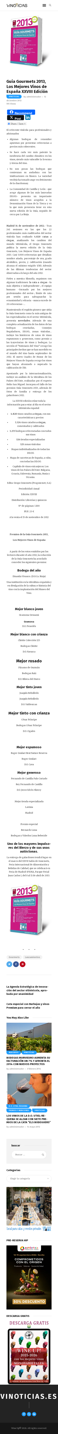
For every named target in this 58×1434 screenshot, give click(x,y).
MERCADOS (14, 1052)
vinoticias (14, 97)
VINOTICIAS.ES (29, 1396)
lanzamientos (32, 957)
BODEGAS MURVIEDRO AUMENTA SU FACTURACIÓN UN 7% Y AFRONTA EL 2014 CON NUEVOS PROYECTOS (28, 1061)
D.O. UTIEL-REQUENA (18, 1106)
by (32, 96)
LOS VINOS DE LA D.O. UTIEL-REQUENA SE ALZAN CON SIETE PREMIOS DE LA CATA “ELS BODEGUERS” (28, 1119)
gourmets (14, 957)
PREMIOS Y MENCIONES (19, 1110)
